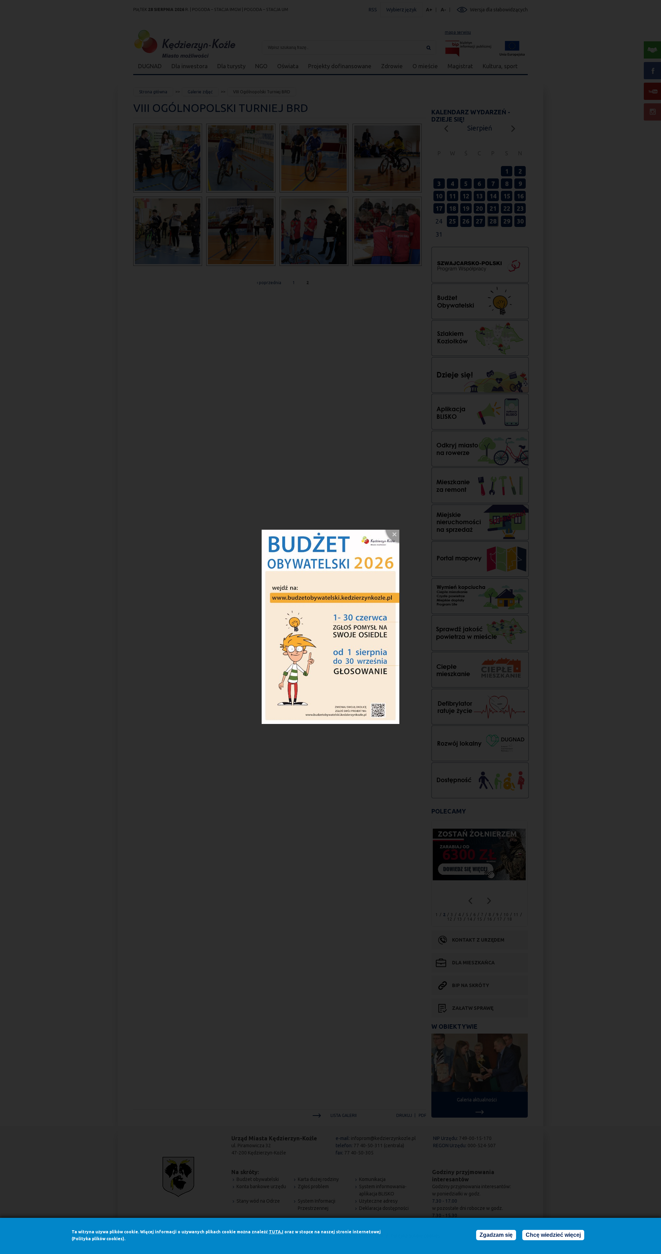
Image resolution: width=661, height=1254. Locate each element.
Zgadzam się (496, 1235)
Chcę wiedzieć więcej (553, 1235)
